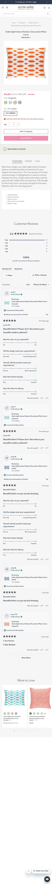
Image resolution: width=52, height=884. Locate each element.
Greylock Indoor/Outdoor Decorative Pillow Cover (37, 717)
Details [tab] (28, 161)
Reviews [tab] (6, 269)
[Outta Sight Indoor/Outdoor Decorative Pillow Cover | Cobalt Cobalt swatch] (20, 102)
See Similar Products (36, 119)
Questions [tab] (18, 269)
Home (14, 22)
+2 (45, 713)
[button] (25, 38)
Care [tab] (37, 161)
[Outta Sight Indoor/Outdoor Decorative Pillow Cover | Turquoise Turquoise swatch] (10, 102)
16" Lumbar (10, 113)
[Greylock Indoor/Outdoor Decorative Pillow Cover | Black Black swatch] (30, 713)
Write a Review (42, 276)
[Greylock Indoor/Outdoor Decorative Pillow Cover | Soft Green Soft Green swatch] (42, 713)
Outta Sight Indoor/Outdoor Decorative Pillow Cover (26, 25)
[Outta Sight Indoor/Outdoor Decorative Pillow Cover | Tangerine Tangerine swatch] (12, 713)
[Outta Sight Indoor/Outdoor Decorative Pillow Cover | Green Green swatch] (5, 102)
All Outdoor (22, 22)
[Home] (26, 9)
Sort (28, 284)
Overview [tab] (17, 161)
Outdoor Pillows (33, 22)
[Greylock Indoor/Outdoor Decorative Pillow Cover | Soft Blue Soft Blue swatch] (34, 713)
